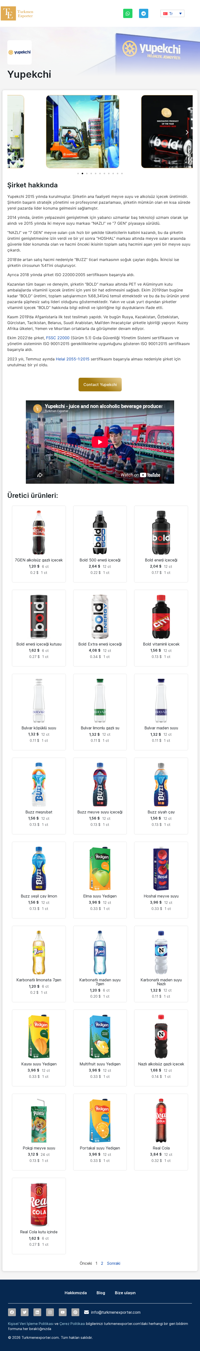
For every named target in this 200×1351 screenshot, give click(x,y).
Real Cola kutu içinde (39, 1231)
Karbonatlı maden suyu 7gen (99, 981)
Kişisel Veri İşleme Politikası (30, 1324)
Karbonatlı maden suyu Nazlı (161, 981)
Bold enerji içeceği (161, 560)
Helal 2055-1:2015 (73, 359)
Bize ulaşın (125, 1292)
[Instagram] (50, 1312)
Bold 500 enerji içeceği (100, 560)
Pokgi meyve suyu (39, 1148)
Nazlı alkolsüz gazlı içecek (161, 1064)
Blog (101, 1292)
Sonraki (113, 1263)
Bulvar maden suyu (161, 727)
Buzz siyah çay (161, 812)
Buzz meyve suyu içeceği (99, 812)
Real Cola (161, 1148)
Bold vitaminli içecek (161, 644)
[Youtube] (63, 1312)
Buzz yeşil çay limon (39, 896)
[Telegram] (143, 13)
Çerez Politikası (72, 1324)
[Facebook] (12, 1312)
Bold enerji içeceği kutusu (38, 644)
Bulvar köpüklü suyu (38, 727)
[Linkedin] (37, 1312)
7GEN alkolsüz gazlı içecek (39, 560)
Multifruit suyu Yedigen (100, 1064)
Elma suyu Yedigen (100, 896)
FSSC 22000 (58, 337)
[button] (172, 13)
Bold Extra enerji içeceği (100, 644)
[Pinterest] (75, 1312)
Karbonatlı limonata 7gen (38, 979)
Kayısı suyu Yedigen (39, 1064)
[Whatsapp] (127, 13)
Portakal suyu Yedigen (100, 1148)
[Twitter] (25, 1312)
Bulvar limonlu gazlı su (100, 727)
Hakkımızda (76, 1292)
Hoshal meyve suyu (161, 896)
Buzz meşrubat (38, 812)
